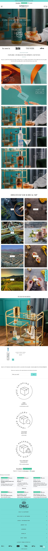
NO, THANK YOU (33, 286)
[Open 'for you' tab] (44, 547)
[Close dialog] (41, 264)
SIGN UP (33, 284)
